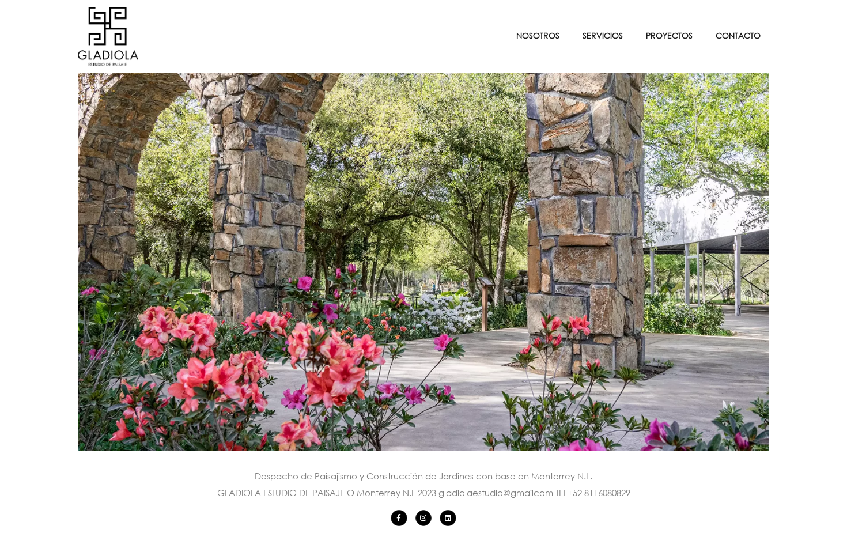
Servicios (603, 35)
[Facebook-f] (399, 518)
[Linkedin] (448, 518)
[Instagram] (423, 518)
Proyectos (669, 35)
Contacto (738, 35)
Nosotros (537, 35)
